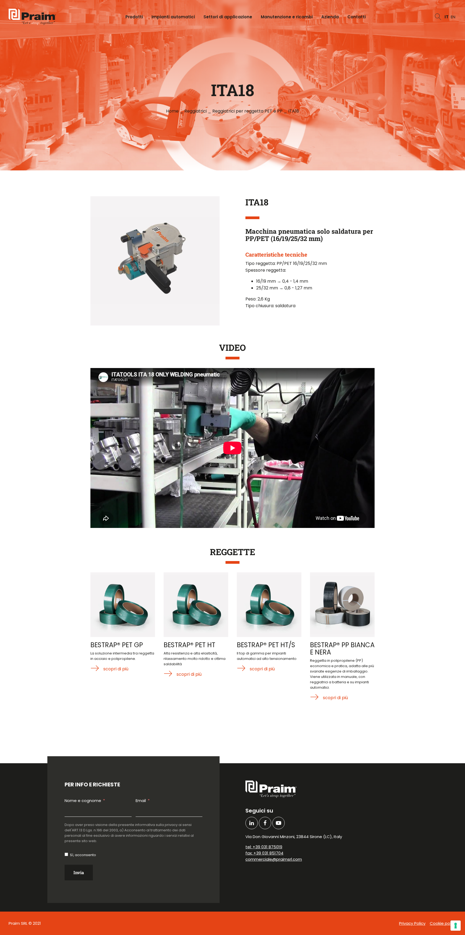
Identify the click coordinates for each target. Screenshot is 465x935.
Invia (78, 872)
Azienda (330, 17)
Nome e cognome (83, 800)
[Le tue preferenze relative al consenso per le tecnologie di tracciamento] (455, 925)
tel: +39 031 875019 (263, 847)
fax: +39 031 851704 (264, 853)
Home (172, 111)
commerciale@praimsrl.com (273, 859)
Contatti (356, 17)
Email (141, 800)
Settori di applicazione (227, 17)
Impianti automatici (173, 17)
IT (447, 17)
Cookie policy (443, 923)
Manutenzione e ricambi (287, 17)
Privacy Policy (412, 923)
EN (453, 17)
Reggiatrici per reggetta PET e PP (247, 111)
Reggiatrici (195, 111)
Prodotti (134, 17)
